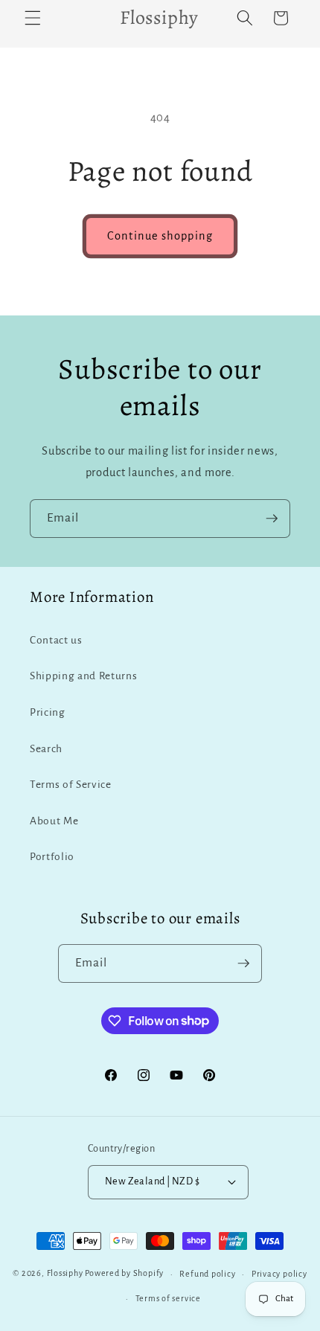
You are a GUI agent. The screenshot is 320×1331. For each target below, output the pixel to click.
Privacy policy (279, 1273)
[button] (33, 18)
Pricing (47, 712)
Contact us (56, 640)
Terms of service (168, 1298)
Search (46, 748)
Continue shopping (160, 236)
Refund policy (207, 1273)
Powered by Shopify (124, 1273)
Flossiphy (65, 1273)
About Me (54, 821)
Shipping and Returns (83, 675)
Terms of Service (71, 784)
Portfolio (52, 856)
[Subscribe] (271, 518)
